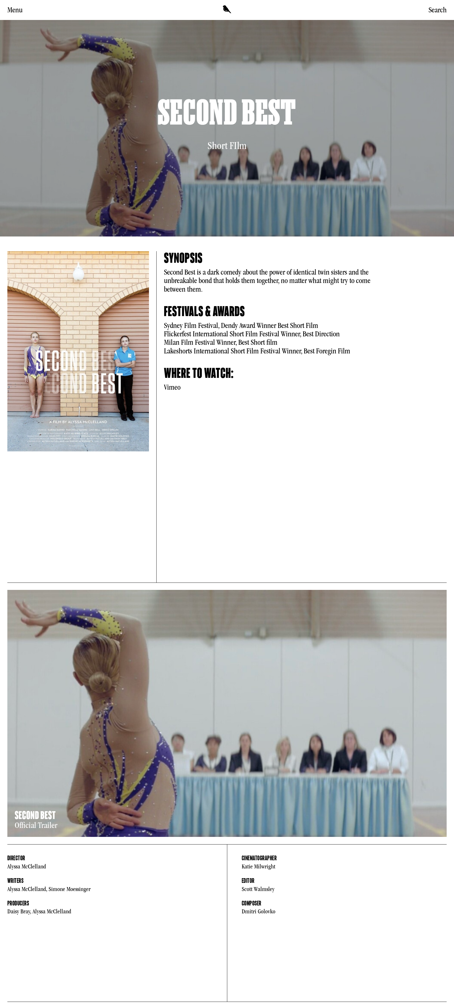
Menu (15, 10)
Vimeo (172, 387)
